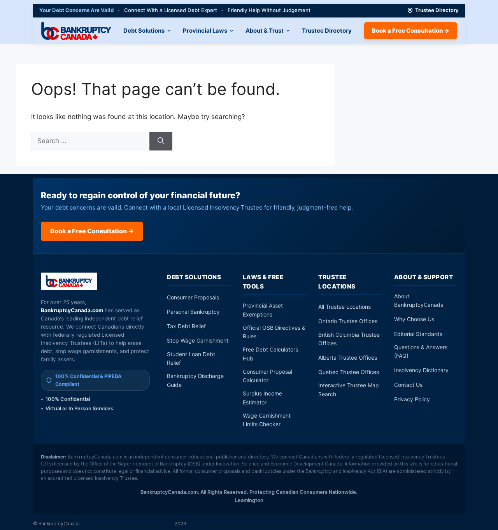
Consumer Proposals (193, 297)
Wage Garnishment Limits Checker (267, 419)
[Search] (160, 141)
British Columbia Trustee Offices (349, 338)
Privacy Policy (412, 399)
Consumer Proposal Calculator (267, 375)
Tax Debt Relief (186, 326)
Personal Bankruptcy (193, 311)
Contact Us (408, 384)
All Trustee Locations (344, 306)
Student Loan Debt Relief (191, 358)
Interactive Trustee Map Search (348, 389)
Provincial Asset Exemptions (263, 309)
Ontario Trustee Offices (347, 321)
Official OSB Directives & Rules (274, 331)
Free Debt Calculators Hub (270, 353)
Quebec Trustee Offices (348, 372)
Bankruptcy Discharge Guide (195, 380)
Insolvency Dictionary (421, 370)
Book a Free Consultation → (410, 30)
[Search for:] (90, 141)
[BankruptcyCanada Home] (69, 281)
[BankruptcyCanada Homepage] (76, 30)
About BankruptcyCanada (419, 300)
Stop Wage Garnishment (197, 340)
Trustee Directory (437, 10)
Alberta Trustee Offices (347, 357)
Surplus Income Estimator (262, 397)
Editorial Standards (418, 334)
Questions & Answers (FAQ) (420, 351)
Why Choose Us (414, 319)
